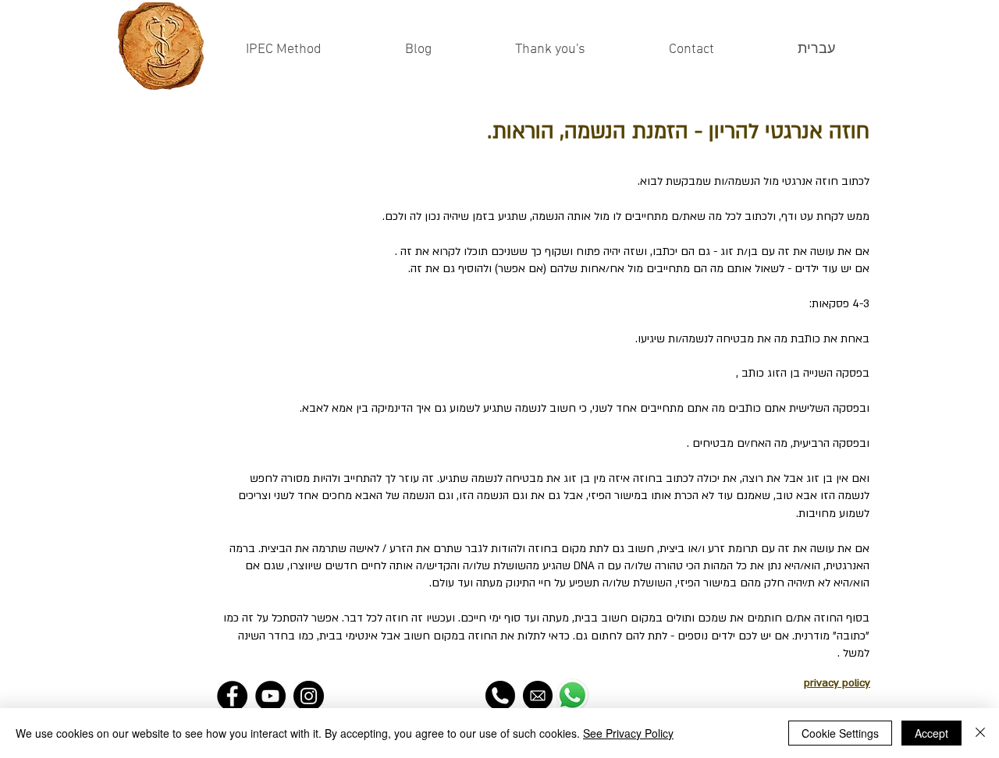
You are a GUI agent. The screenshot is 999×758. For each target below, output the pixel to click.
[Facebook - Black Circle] (232, 696)
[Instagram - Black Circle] (308, 696)
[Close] (980, 733)
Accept (931, 733)
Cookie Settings (840, 733)
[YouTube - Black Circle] (270, 696)
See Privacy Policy (628, 733)
